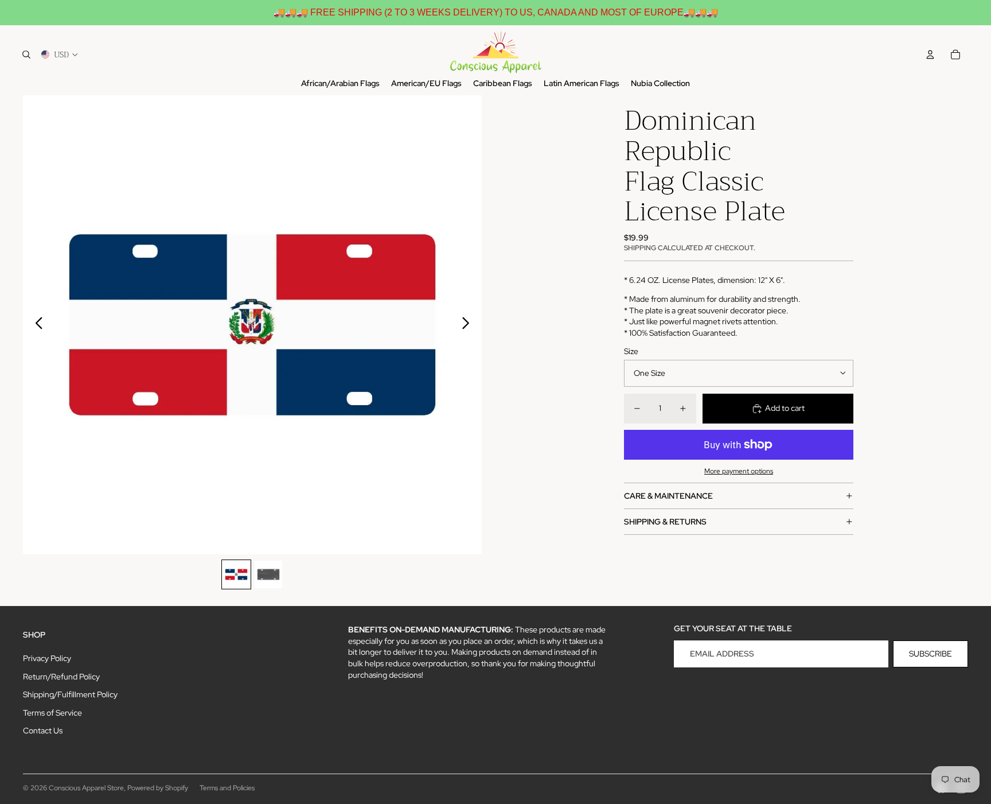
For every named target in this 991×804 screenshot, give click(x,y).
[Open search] (26, 54)
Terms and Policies (227, 788)
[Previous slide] (36, 324)
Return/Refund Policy (61, 676)
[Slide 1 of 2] (236, 574)
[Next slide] (469, 324)
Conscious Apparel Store (86, 788)
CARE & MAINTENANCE (668, 495)
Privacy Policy (47, 658)
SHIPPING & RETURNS (665, 521)
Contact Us (43, 730)
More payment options (738, 471)
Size (631, 350)
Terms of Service (52, 713)
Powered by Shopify (157, 788)
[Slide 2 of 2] (268, 574)
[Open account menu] (930, 54)
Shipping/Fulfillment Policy (70, 694)
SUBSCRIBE (930, 653)
